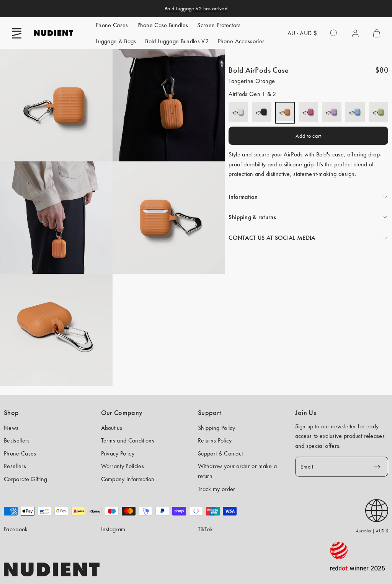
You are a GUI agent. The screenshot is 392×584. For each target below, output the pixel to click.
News (11, 428)
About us (111, 428)
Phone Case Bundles (162, 25)
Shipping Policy (216, 428)
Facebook (16, 529)
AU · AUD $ (302, 33)
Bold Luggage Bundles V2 (176, 41)
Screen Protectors (218, 25)
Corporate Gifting (25, 479)
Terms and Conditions (127, 440)
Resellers (15, 466)
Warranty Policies (122, 466)
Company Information (128, 479)
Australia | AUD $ (372, 531)
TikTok (205, 529)
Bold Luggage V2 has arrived (196, 8)
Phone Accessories (241, 41)
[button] (17, 33)
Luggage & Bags (116, 41)
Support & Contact (220, 453)
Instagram (113, 529)
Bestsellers (17, 440)
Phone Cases (112, 25)
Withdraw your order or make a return (237, 471)
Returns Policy (215, 440)
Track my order (216, 489)
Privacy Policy (117, 453)
